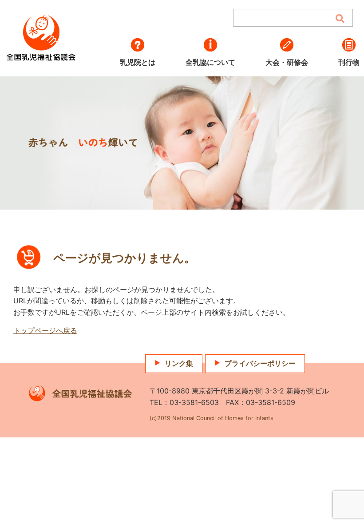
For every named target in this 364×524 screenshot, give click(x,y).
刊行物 (349, 62)
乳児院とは (137, 62)
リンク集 (179, 363)
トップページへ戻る (45, 330)
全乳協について (210, 62)
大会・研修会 (286, 62)
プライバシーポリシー (260, 363)
